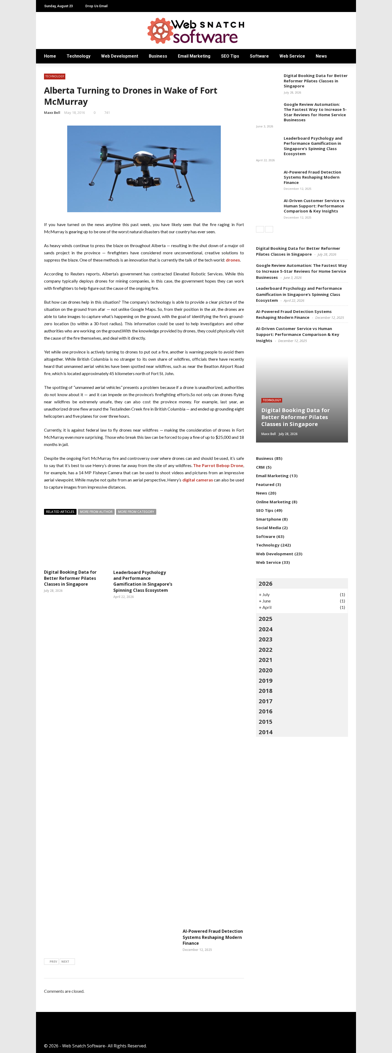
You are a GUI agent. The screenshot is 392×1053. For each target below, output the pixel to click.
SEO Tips (230, 56)
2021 (266, 660)
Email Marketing (194, 56)
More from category (136, 511)
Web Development (119, 56)
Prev (53, 961)
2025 (266, 618)
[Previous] (260, 229)
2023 (266, 639)
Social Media (268, 527)
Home (50, 56)
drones (233, 259)
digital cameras (197, 479)
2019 (266, 680)
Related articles (60, 511)
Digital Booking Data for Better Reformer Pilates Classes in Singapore (70, 578)
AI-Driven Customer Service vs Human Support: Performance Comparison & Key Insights (314, 206)
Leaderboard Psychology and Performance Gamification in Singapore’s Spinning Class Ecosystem (142, 581)
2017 (266, 701)
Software (259, 56)
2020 (266, 670)
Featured (265, 484)
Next (65, 961)
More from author (96, 511)
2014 (266, 732)
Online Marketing (273, 501)
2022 (266, 649)
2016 (266, 711)
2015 (266, 721)
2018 (266, 690)
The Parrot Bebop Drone (218, 465)
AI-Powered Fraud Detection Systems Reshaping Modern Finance (213, 937)
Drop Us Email (96, 6)
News (321, 56)
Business (158, 56)
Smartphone (268, 519)
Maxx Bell (52, 112)
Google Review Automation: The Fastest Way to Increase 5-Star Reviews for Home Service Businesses (315, 112)
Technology (78, 56)
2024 (266, 629)
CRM (260, 467)
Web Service (292, 56)
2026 (266, 583)
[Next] (269, 229)
